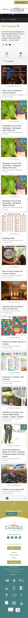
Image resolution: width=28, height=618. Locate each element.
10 (18, 498)
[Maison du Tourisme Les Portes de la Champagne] (16, 9)
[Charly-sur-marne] (14, 580)
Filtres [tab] (20, 56)
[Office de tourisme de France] (6, 595)
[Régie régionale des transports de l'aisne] (21, 595)
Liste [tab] (7, 56)
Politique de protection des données (14, 569)
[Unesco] (14, 602)
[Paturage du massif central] (21, 588)
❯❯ (25, 498)
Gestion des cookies (14, 571)
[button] (26, 8)
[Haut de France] (14, 588)
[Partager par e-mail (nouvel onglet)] (9, 44)
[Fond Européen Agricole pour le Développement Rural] (10, 609)
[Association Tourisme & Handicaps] (17, 610)
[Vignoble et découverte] (21, 602)
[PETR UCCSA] (14, 595)
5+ (15, 498)
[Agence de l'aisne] (6, 580)
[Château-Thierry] (21, 580)
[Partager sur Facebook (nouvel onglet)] (2, 44)
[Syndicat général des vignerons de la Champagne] (6, 602)
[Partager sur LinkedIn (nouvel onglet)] (5, 44)
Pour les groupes (21, 2)
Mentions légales (14, 567)
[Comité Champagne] (6, 588)
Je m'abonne (11, 513)
